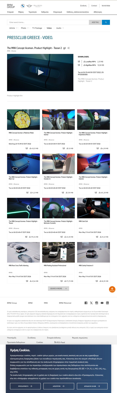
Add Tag (95, 22)
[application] (40, 72)
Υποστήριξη (11, 338)
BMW (30, 303)
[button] (40, 72)
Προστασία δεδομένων (16, 342)
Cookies (39, 342)
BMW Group (12, 303)
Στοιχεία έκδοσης (54, 338)
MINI (46, 303)
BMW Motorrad (65, 303)
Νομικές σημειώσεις (80, 338)
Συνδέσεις (32, 338)
